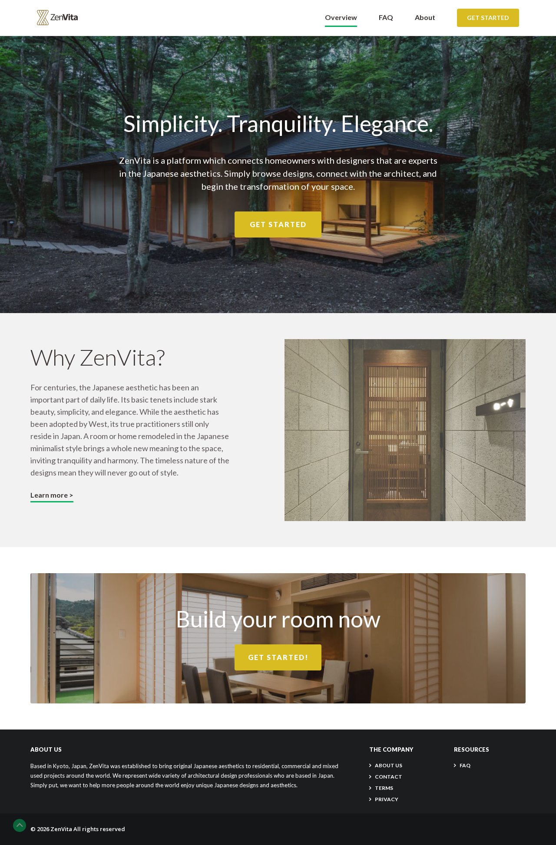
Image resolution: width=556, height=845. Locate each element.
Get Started (488, 17)
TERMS (384, 788)
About (425, 17)
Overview (341, 17)
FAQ (386, 17)
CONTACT (388, 776)
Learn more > (51, 495)
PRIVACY (386, 799)
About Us (388, 765)
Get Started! (278, 657)
